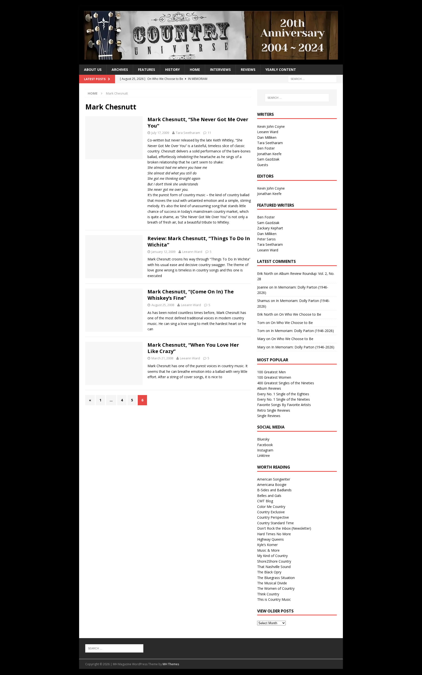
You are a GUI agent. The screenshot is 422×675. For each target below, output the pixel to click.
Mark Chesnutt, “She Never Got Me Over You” (198, 122)
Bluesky (263, 439)
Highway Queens (270, 539)
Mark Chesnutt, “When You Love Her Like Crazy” (193, 348)
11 (209, 132)
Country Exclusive (271, 512)
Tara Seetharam (188, 132)
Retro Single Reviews (273, 410)
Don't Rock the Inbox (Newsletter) (284, 528)
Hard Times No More (274, 534)
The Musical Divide (272, 583)
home (195, 69)
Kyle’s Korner (267, 544)
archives (120, 69)
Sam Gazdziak (268, 159)
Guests (262, 164)
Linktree (263, 455)
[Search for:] (312, 78)
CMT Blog (265, 501)
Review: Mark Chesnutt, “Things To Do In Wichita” (199, 241)
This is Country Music (274, 599)
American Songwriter (273, 479)
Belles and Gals (269, 495)
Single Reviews (268, 415)
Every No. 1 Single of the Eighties (283, 394)
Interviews (220, 69)
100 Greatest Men (271, 372)
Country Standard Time (275, 523)
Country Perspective (273, 517)
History (172, 69)
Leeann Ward (192, 251)
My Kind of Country (272, 555)
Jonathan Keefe (269, 153)
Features (146, 69)
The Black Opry (269, 572)
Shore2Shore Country (274, 561)
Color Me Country (271, 506)
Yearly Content (280, 69)
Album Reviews (269, 388)
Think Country (268, 594)
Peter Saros (266, 239)
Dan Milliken (266, 137)
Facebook (265, 444)
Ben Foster (266, 148)
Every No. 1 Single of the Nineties (283, 399)
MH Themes (171, 664)
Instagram (265, 450)
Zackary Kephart (270, 228)
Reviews (248, 69)
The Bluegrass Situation (276, 577)
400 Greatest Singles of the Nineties (285, 383)
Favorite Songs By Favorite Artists (284, 404)
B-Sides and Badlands (274, 490)
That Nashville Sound (274, 566)
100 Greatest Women (274, 377)
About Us (93, 69)
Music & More (268, 550)
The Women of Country (276, 588)
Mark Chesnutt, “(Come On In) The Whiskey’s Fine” (191, 294)
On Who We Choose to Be (300, 314)
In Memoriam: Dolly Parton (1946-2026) (302, 330)
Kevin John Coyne (271, 126)
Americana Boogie (271, 484)
